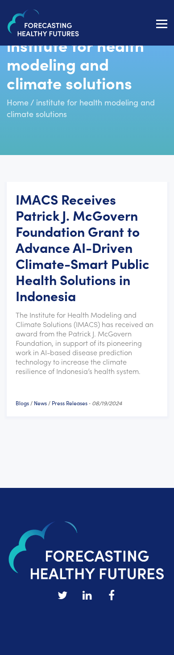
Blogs (22, 403)
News (40, 403)
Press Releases (69, 403)
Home (18, 102)
